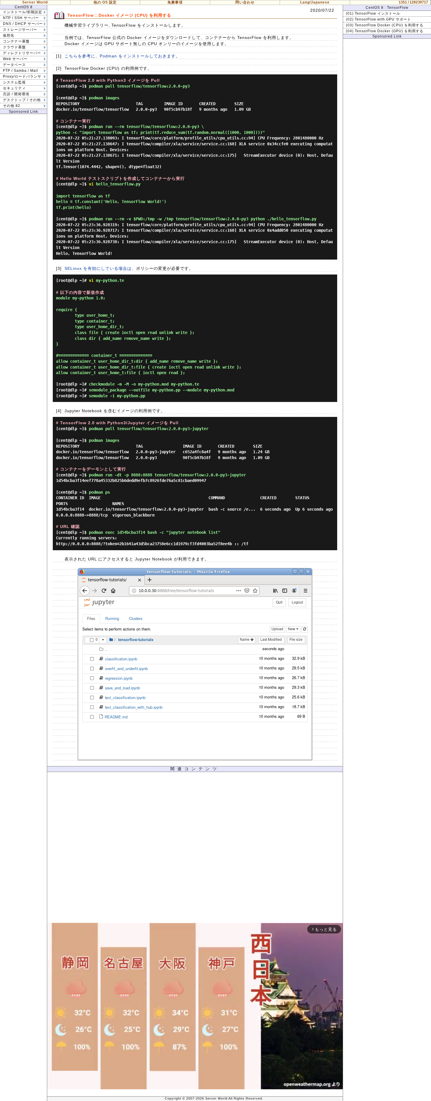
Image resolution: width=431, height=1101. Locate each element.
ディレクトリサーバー (22, 53)
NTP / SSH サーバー (21, 18)
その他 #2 (11, 106)
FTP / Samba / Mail (20, 70)
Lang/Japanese (315, 2)
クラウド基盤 (14, 47)
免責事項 (175, 2)
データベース (14, 65)
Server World (35, 2)
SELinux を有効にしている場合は (98, 268)
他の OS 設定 (105, 2)
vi (91, 184)
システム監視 (14, 82)
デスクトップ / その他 (22, 100)
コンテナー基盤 (16, 41)
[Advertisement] (195, 849)
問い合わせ (244, 2)
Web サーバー (15, 59)
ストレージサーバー (20, 29)
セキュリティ (14, 88)
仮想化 (8, 35)
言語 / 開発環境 (16, 94)
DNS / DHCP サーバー (23, 23)
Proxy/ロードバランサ (22, 76)
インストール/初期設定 (22, 12)
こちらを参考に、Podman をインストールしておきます (120, 56)
